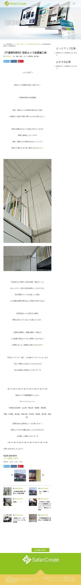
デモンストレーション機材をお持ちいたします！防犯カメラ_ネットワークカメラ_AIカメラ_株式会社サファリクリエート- (59, 578)
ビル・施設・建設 (18, 44)
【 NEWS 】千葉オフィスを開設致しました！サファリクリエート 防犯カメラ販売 (44, 505)
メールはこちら (11, 458)
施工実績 (37, 44)
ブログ (26, 44)
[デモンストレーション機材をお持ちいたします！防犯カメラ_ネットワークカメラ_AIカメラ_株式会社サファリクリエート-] (15, 3)
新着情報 (31, 44)
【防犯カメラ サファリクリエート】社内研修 (19, 520)
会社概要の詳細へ (40, 550)
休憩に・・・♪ (17, 502)
